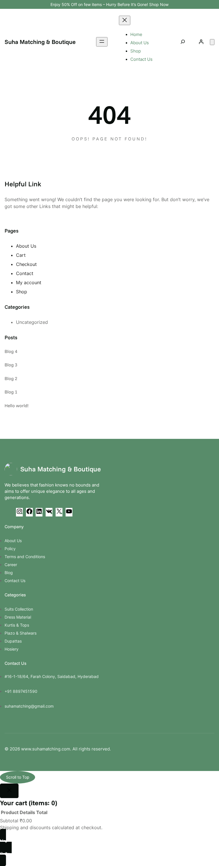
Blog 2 (11, 378)
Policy (10, 548)
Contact (24, 273)
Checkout (26, 264)
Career (11, 564)
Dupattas (13, 641)
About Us (26, 246)
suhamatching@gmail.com (29, 706)
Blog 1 (11, 392)
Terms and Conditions (25, 556)
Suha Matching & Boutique (40, 41)
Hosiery (12, 649)
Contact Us (15, 580)
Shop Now (159, 4)
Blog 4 (11, 351)
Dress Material (18, 617)
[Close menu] (124, 20)
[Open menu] (102, 42)
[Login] (201, 41)
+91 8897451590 (21, 691)
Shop (21, 291)
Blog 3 (11, 365)
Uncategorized (32, 322)
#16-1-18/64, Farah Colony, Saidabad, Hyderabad (52, 676)
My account (28, 282)
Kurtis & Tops (17, 625)
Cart (21, 255)
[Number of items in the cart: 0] (212, 42)
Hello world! (17, 405)
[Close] (9, 791)
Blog (9, 572)
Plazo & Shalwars (20, 633)
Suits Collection (19, 609)
